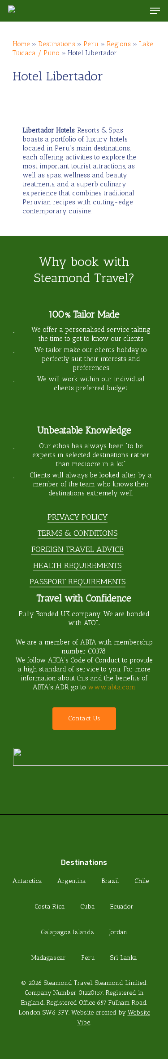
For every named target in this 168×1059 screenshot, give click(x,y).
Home (21, 44)
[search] (137, 10)
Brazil (110, 881)
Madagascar (48, 958)
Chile (141, 881)
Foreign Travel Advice (77, 549)
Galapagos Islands (67, 932)
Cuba (87, 906)
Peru (91, 44)
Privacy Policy (77, 517)
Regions (119, 44)
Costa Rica (49, 906)
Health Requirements (77, 565)
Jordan (118, 932)
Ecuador (122, 906)
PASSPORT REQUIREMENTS (77, 582)
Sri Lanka (123, 958)
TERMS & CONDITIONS (77, 533)
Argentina (71, 881)
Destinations (56, 44)
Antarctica (27, 881)
